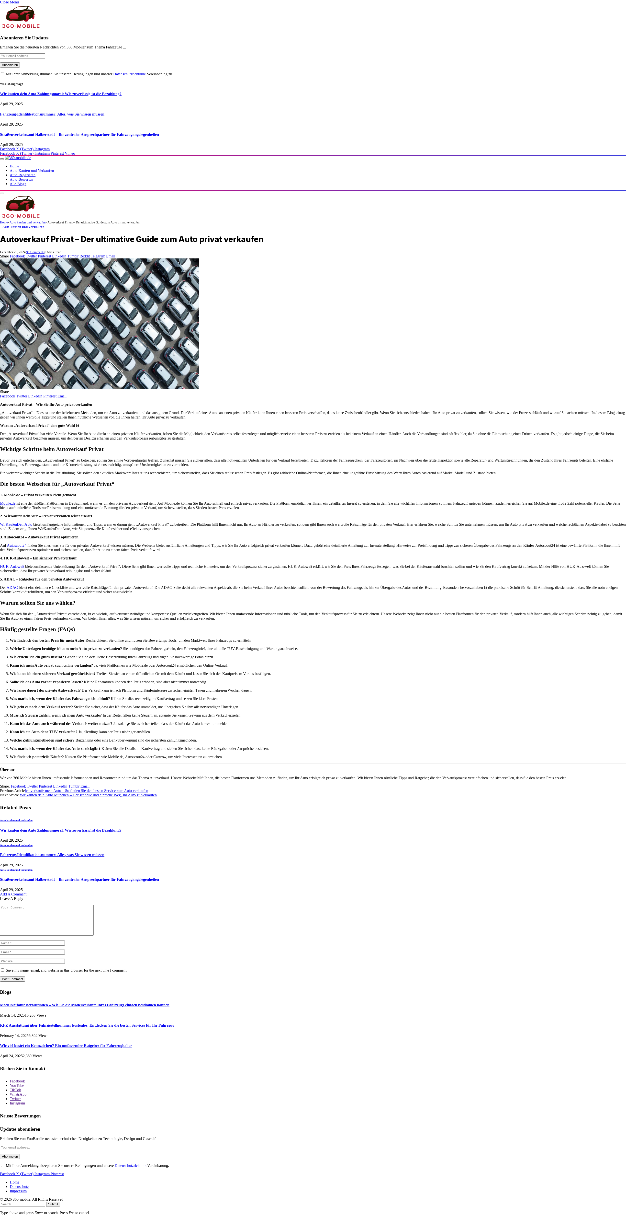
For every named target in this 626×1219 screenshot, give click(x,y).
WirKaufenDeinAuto (16, 524)
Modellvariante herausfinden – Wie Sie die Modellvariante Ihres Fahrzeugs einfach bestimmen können (84, 1005)
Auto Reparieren (22, 175)
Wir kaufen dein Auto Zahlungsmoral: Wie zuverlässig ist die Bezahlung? (61, 94)
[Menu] (2, 159)
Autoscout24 (16, 545)
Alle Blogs (18, 184)
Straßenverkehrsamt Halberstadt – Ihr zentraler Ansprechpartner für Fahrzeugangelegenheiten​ (79, 134)
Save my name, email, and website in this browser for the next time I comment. (66, 970)
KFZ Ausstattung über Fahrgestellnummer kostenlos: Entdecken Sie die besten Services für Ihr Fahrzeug (87, 1025)
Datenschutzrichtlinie (129, 74)
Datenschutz (19, 1186)
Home (14, 166)
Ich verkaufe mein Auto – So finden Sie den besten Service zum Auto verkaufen (86, 791)
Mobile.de (7, 503)
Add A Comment (13, 894)
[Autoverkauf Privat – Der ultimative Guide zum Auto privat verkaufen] (99, 387)
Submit (53, 1204)
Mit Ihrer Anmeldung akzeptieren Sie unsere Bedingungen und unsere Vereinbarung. (87, 1165)
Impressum (18, 1191)
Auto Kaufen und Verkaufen (32, 170)
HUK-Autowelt (12, 566)
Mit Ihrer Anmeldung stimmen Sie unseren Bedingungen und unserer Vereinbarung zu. (89, 74)
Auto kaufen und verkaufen (23, 227)
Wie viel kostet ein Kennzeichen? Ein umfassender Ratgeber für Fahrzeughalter (66, 1046)
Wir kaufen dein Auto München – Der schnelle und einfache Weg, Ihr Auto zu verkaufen (88, 795)
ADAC (12, 587)
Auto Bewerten (21, 179)
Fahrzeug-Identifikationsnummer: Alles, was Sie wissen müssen (52, 114)
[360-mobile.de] (18, 158)
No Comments (35, 252)
